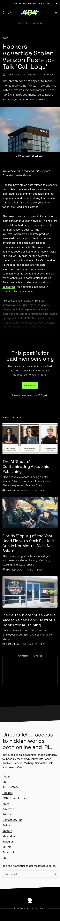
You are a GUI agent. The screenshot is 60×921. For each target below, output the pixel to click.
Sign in (44, 395)
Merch (6, 803)
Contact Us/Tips (12, 819)
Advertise (8, 809)
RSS (4, 781)
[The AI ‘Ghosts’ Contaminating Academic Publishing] (30, 438)
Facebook (8, 852)
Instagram (8, 841)
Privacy (7, 814)
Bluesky (7, 830)
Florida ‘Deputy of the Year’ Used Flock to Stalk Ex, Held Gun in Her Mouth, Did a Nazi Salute (28, 543)
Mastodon (8, 836)
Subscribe (30, 385)
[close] (56, 3)
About (6, 776)
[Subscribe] (55, 874)
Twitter (6, 825)
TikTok (6, 846)
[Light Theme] (9, 12)
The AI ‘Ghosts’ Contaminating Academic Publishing (25, 466)
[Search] (3, 12)
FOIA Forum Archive (14, 798)
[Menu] (56, 12)
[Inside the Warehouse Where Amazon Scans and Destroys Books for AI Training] (30, 592)
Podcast (7, 792)
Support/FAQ (10, 787)
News (5, 37)
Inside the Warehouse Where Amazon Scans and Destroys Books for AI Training (29, 620)
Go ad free (37, 23)
